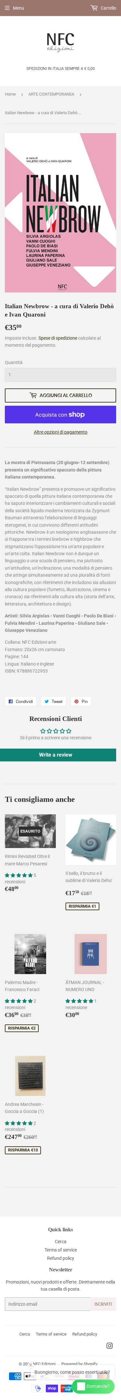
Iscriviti (103, 1304)
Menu (18, 8)
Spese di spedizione (57, 338)
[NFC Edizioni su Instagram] (109, 1346)
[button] (19, 875)
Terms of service (61, 1249)
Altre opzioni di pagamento (60, 432)
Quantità (14, 362)
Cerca (60, 1241)
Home (10, 94)
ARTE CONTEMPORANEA (51, 94)
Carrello (108, 8)
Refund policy (60, 1258)
